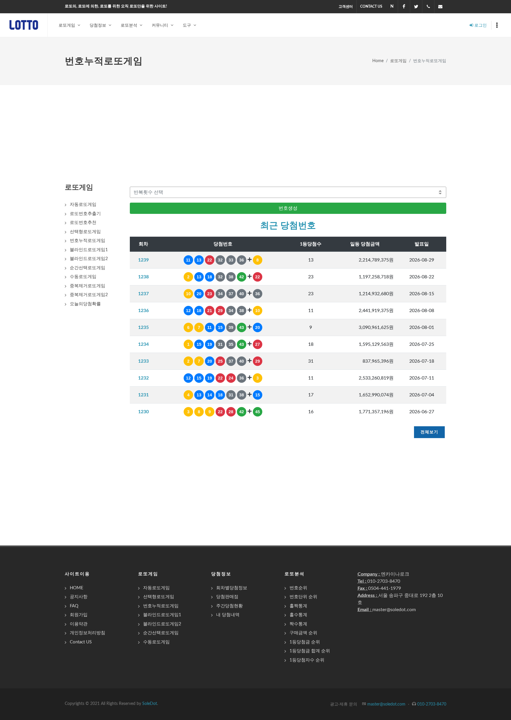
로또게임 (398, 61)
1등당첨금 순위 (305, 642)
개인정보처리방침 (87, 633)
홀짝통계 (298, 606)
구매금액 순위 (303, 633)
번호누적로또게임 (161, 606)
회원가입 (79, 615)
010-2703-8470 (383, 581)
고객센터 (346, 6)
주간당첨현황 (229, 606)
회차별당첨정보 (231, 588)
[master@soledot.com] (440, 6)
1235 (143, 327)
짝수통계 (298, 624)
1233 (143, 361)
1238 (143, 277)
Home (378, 61)
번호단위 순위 (303, 597)
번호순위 (298, 588)
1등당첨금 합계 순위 (310, 651)
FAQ (74, 606)
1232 (143, 378)
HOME (76, 588)
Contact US (371, 6)
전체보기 (429, 432)
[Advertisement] (255, 133)
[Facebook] (404, 6)
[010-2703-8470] (428, 6)
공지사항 (79, 597)
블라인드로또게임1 (162, 615)
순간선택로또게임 (161, 633)
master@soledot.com (394, 609)
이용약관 (79, 624)
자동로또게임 (156, 588)
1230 (143, 411)
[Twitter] (416, 6)
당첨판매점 (227, 597)
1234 (143, 344)
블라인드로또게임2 (162, 624)
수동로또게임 (156, 642)
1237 (143, 293)
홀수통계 (298, 615)
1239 (143, 260)
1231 (143, 395)
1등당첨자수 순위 (307, 660)
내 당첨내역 (228, 615)
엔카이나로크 (395, 574)
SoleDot (149, 704)
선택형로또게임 (158, 597)
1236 (143, 310)
